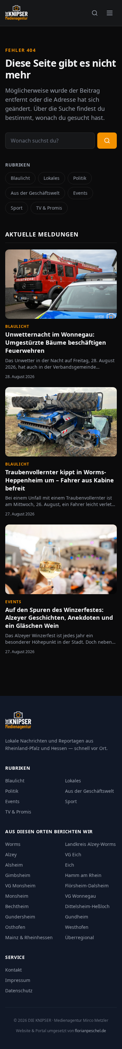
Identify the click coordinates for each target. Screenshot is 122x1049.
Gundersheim (20, 917)
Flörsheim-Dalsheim (87, 885)
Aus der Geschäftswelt (35, 193)
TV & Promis (49, 208)
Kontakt (13, 970)
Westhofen (76, 927)
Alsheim (14, 865)
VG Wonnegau (80, 896)
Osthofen (15, 927)
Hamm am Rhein (83, 875)
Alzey (11, 854)
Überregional (79, 937)
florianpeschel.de (90, 1030)
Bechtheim (17, 906)
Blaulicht (20, 178)
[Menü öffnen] (109, 13)
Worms (12, 844)
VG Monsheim (20, 885)
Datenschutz (19, 990)
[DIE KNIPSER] (16, 13)
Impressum (17, 980)
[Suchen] (94, 12)
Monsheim (16, 896)
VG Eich (73, 854)
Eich (69, 865)
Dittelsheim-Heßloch (87, 906)
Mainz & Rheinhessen (29, 937)
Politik (79, 178)
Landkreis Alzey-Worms (90, 844)
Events (80, 193)
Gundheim (76, 917)
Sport (16, 208)
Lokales (52, 178)
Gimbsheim (17, 875)
